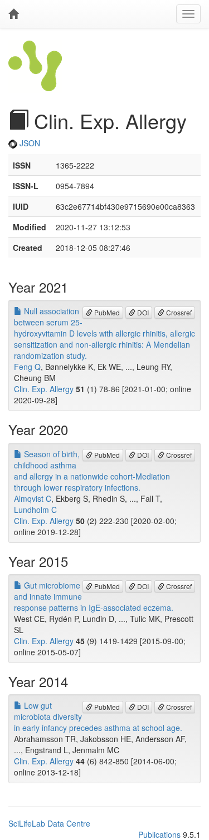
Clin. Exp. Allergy (44, 388)
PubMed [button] (106, 312)
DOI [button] (142, 312)
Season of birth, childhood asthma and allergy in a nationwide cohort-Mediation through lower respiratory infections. (92, 470)
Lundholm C (35, 509)
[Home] (13, 14)
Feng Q (27, 366)
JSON (28, 143)
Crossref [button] (178, 312)
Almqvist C (32, 498)
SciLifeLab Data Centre (49, 823)
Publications (159, 834)
